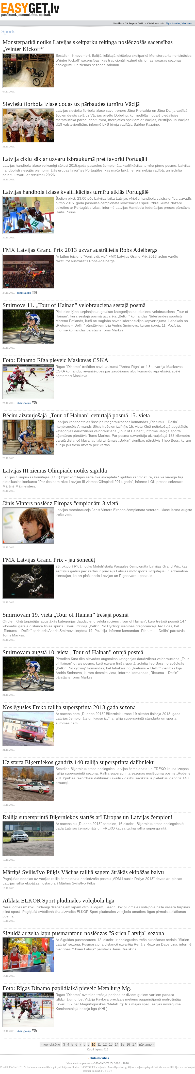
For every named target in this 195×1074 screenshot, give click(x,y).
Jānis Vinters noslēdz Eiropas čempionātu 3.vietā (60, 503)
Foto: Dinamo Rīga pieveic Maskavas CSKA (55, 360)
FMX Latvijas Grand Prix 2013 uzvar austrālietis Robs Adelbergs (80, 250)
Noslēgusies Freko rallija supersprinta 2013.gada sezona (69, 707)
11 (99, 1044)
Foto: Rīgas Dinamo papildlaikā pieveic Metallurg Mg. (67, 988)
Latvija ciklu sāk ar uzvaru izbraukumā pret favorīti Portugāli (75, 159)
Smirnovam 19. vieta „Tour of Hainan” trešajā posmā (65, 615)
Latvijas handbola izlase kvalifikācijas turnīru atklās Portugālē (76, 192)
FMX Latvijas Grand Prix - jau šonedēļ (49, 560)
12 (105, 1044)
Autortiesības (99, 1058)
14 (116, 1044)
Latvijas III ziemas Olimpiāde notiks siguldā (55, 470)
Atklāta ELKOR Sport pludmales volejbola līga (58, 900)
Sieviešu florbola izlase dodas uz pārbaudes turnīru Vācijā (71, 104)
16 (128, 1044)
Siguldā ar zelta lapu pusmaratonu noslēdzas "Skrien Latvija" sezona (83, 933)
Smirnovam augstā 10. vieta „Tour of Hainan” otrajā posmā (73, 652)
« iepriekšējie (50, 1044)
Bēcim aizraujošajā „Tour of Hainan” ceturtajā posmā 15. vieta (76, 415)
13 (110, 1044)
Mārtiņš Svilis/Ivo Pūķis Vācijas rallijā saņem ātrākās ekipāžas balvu (83, 872)
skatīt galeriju (24, 292)
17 (134, 1044)
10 (93, 1044)
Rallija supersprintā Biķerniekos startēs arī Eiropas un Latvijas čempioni (87, 817)
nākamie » (146, 1044)
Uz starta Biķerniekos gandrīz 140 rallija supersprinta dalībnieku (79, 762)
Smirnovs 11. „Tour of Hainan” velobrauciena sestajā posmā (74, 305)
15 (122, 1044)
